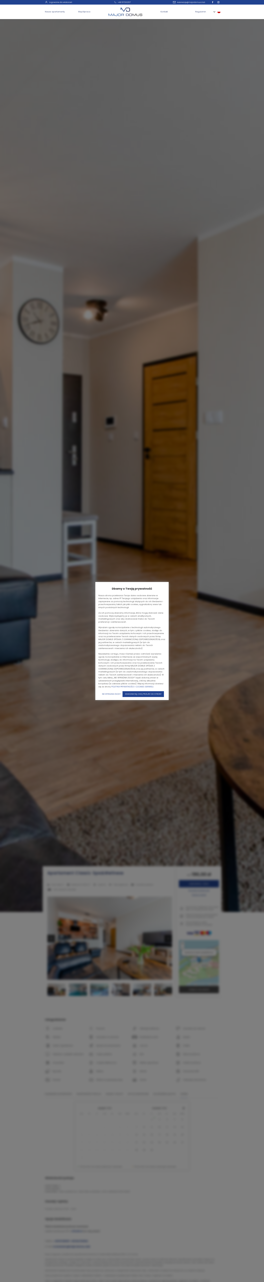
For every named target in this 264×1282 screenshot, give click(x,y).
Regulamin (200, 11)
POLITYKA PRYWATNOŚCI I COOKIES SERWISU (132, 686)
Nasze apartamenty (55, 11)
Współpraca (84, 11)
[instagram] (219, 2)
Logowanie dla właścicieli (60, 2)
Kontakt (164, 11)
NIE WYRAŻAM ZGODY (111, 694)
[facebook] (213, 2)
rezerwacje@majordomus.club (191, 2)
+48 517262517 (124, 2)
